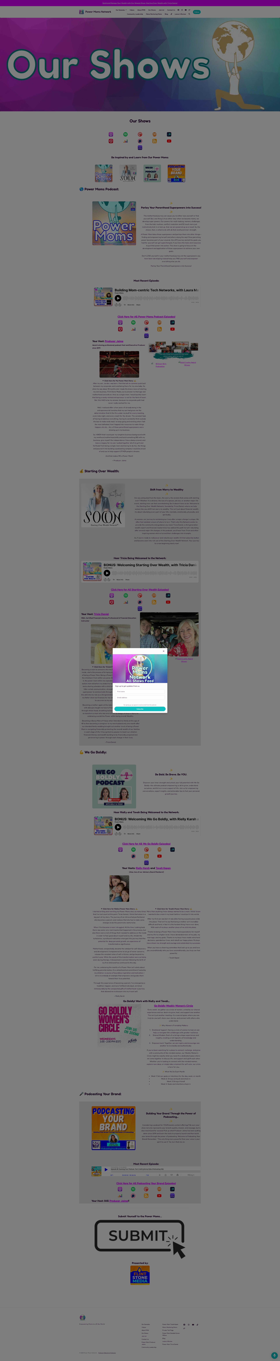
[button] (164, 651)
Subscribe (140, 709)
